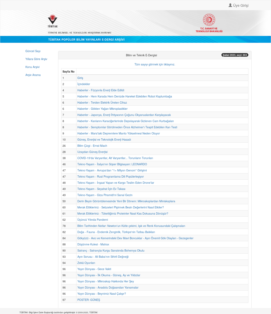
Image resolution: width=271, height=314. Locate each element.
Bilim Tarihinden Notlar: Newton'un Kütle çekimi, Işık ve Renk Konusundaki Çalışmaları (131, 226)
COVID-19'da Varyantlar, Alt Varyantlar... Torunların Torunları (115, 158)
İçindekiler (83, 84)
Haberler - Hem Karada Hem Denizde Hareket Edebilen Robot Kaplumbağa (124, 96)
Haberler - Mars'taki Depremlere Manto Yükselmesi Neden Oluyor (118, 133)
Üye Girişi (240, 5)
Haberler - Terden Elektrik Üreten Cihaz (102, 102)
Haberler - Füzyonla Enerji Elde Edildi (100, 90)
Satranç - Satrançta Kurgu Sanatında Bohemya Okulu (110, 250)
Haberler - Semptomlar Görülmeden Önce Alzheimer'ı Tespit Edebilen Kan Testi (127, 127)
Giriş (80, 78)
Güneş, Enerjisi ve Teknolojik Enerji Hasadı (104, 139)
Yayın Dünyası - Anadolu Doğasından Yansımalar (107, 287)
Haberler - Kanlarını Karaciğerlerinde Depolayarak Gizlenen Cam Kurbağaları (125, 121)
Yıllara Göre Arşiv (36, 59)
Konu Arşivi (32, 67)
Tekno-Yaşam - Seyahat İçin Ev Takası (101, 189)
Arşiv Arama (33, 75)
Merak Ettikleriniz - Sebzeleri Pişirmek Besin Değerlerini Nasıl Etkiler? (120, 207)
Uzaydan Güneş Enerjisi (92, 152)
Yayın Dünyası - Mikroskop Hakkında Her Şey (105, 281)
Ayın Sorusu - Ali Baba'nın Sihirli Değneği (103, 257)
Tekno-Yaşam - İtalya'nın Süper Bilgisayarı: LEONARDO (112, 164)
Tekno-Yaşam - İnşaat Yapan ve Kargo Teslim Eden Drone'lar (115, 183)
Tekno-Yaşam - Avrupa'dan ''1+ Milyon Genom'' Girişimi (112, 170)
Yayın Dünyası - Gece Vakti (94, 269)
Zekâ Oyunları (86, 263)
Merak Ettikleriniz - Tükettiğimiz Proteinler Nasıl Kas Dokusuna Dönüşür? (122, 213)
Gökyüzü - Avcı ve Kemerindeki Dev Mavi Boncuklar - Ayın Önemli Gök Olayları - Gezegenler (135, 238)
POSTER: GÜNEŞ (88, 300)
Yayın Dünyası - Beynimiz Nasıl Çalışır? (101, 294)
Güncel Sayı (32, 51)
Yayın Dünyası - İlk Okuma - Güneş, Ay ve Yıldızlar (108, 275)
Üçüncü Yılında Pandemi (92, 220)
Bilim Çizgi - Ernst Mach (92, 146)
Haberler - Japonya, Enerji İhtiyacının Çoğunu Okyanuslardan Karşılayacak (124, 115)
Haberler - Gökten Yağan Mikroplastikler (102, 109)
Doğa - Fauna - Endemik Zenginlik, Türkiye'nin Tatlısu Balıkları (116, 232)
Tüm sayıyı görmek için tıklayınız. (155, 64)
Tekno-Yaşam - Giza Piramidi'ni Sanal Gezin (105, 195)
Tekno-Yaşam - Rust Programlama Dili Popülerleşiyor (110, 176)
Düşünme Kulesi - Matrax (93, 244)
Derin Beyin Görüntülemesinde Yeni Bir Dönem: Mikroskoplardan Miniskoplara (126, 201)
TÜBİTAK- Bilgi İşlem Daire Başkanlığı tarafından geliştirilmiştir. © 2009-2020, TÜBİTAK (58, 312)
